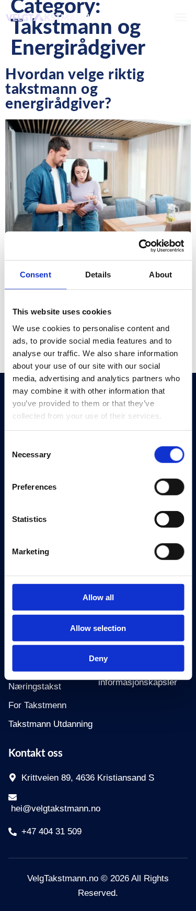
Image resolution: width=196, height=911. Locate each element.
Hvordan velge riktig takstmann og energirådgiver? (74, 89)
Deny (98, 658)
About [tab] (160, 274)
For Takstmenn (37, 705)
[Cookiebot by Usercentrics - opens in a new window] (139, 245)
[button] (180, 17)
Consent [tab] (35, 274)
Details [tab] (98, 274)
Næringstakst (34, 686)
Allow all (98, 597)
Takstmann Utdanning (50, 724)
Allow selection (98, 627)
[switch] (169, 487)
